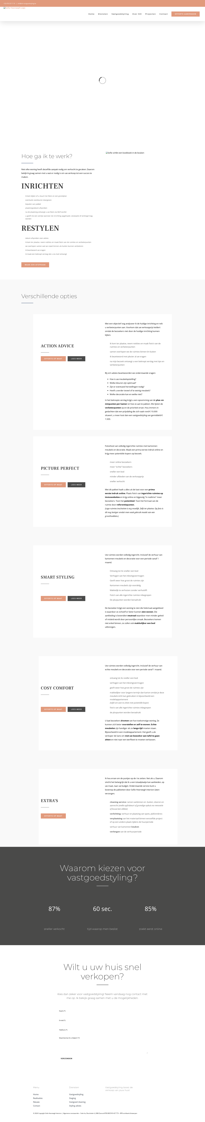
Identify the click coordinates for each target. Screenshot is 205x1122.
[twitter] (149, 1087)
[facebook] (142, 1087)
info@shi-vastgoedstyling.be (27, 3)
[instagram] (146, 1087)
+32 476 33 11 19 (9, 3)
